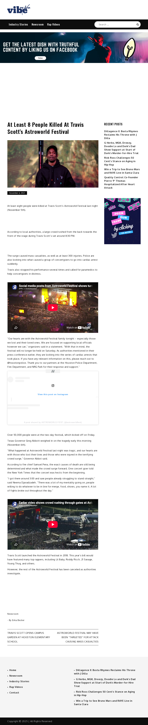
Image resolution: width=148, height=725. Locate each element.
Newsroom (38, 24)
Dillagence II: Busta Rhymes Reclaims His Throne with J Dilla (121, 135)
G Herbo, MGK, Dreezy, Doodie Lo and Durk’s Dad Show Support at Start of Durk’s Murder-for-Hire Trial (105, 683)
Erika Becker (18, 620)
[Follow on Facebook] (74, 62)
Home (12, 670)
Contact (14, 692)
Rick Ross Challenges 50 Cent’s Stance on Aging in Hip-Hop (120, 161)
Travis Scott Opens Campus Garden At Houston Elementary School (28, 637)
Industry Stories (18, 24)
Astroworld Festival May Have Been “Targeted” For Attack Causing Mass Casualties (78, 637)
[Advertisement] (74, 89)
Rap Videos (53, 24)
